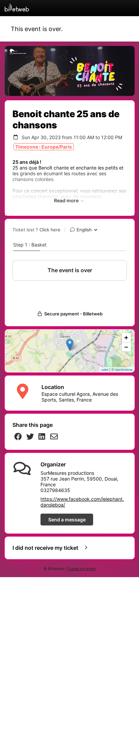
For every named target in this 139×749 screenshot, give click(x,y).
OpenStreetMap (124, 369)
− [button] (126, 347)
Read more (67, 200)
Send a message (67, 519)
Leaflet (104, 369)
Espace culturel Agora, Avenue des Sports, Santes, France (79, 397)
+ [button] (126, 337)
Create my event (81, 569)
